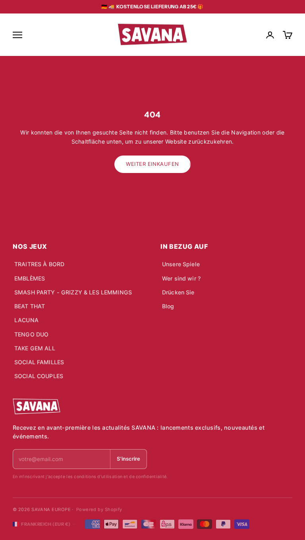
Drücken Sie (178, 292)
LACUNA (26, 320)
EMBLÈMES (29, 278)
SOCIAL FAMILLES (39, 362)
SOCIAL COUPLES (38, 376)
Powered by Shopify (99, 509)
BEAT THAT (29, 306)
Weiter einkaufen (152, 164)
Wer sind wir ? (181, 278)
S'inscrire (128, 458)
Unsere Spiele (181, 264)
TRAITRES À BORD (39, 264)
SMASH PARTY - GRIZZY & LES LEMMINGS (73, 292)
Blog (168, 306)
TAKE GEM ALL (34, 348)
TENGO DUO (31, 334)
